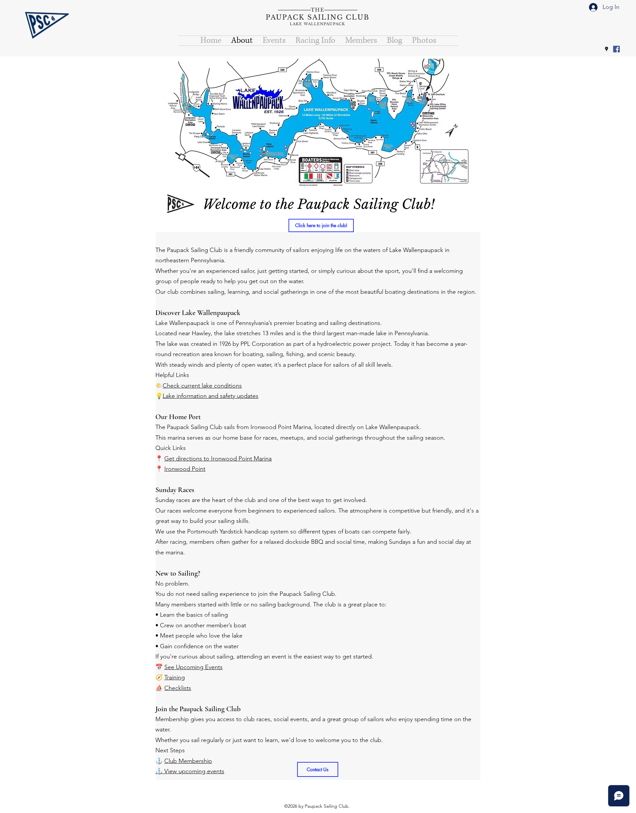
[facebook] (616, 49)
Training (174, 677)
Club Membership (188, 761)
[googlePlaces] (606, 49)
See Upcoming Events (193, 667)
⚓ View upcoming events (189, 771)
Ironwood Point (184, 468)
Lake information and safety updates (210, 396)
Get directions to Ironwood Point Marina (218, 458)
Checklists (177, 688)
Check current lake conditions (202, 385)
